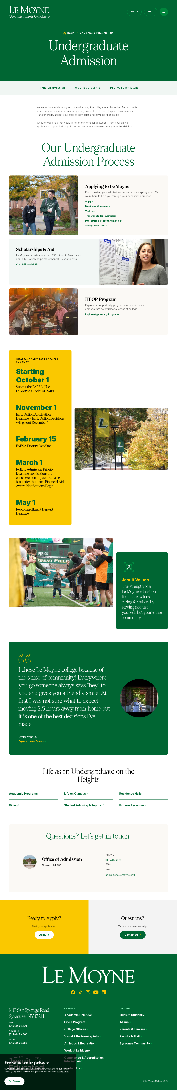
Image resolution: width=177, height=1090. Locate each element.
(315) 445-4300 (18, 1034)
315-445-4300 (114, 860)
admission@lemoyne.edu (120, 874)
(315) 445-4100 (18, 1026)
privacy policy (63, 1071)
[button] (164, 12)
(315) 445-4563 (18, 1043)
